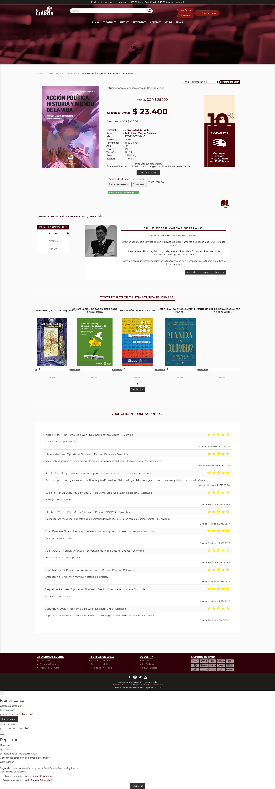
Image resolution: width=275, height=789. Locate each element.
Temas (179, 22)
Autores (124, 22)
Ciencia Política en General (66, 216)
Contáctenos (46, 660)
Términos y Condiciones (102, 660)
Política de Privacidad (101, 668)
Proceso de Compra (49, 668)
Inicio (95, 22)
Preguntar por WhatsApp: (122, 192)
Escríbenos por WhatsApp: (150, 684)
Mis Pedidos (148, 664)
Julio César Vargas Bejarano (141, 133)
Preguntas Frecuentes (50, 664)
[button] (137, 383)
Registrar (185, 15)
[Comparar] (53, 377)
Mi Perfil (146, 660)
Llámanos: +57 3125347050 (123, 684)
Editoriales (109, 22)
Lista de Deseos (149, 668)
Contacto (155, 22)
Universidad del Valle (137, 130)
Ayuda (168, 22)
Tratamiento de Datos (101, 664)
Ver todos (137, 389)
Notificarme (148, 172)
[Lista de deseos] (50, 377)
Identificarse (185, 10)
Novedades (139, 22)
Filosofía (96, 216)
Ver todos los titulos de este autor (205, 272)
